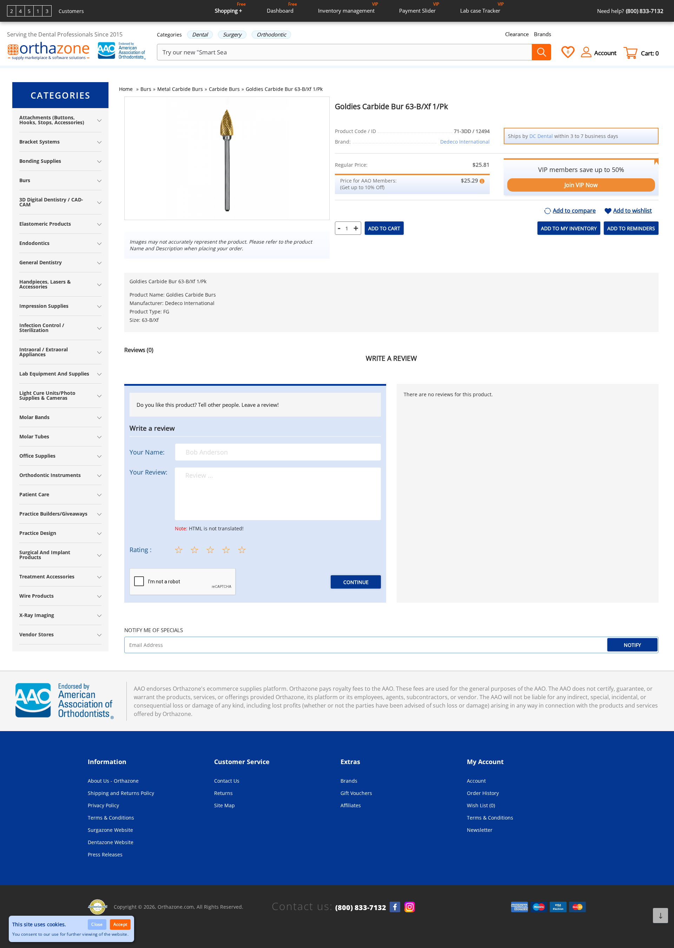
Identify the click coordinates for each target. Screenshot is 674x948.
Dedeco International (465, 141)
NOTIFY (632, 645)
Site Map (224, 805)
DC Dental (541, 136)
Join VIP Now (580, 185)
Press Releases (105, 854)
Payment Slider (419, 7)
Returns (223, 793)
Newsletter (480, 830)
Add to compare (574, 210)
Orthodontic (271, 34)
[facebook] (395, 907)
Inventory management (348, 7)
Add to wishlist (632, 210)
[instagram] (409, 907)
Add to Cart (384, 228)
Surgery (232, 34)
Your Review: (148, 472)
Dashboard (282, 7)
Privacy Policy (103, 805)
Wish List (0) (481, 805)
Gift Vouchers (356, 793)
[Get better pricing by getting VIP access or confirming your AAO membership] (482, 180)
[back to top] (660, 915)
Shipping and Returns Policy (121, 793)
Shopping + (230, 7)
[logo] (48, 51)
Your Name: (147, 452)
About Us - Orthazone (113, 780)
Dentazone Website (110, 842)
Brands (542, 34)
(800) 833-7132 (360, 907)
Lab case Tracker (482, 7)
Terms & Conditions (111, 817)
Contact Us (226, 780)
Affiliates (351, 805)
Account (476, 780)
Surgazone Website (110, 830)
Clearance (517, 34)
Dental (200, 34)
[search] (541, 52)
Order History (483, 793)
